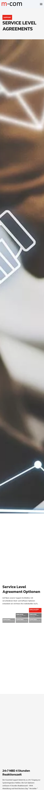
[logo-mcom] (12, 4)
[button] (41, 4)
